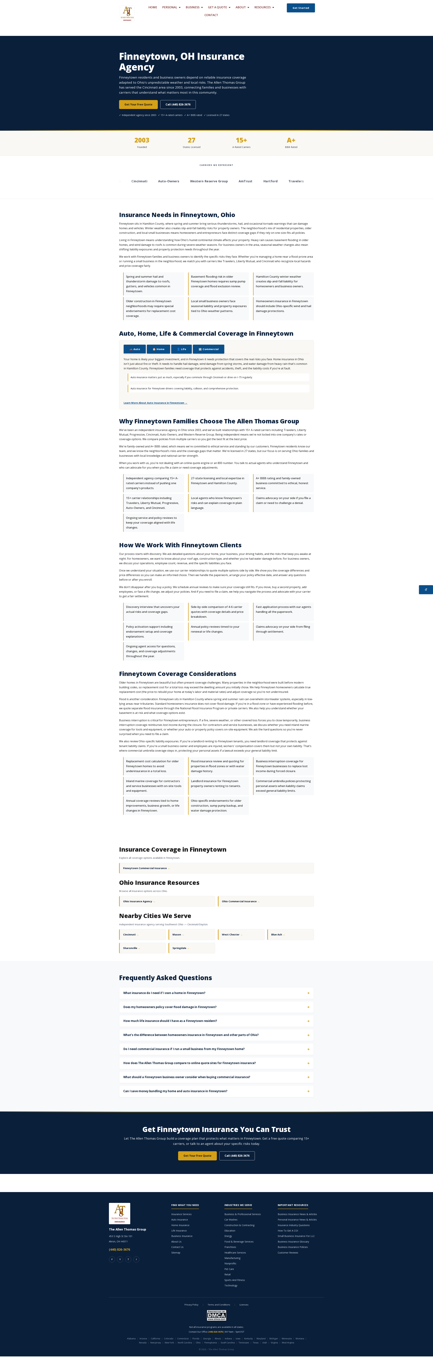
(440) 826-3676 (119, 1249)
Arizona (143, 1338)
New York (169, 1342)
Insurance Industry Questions (294, 1225)
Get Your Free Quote (138, 104)
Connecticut (183, 1338)
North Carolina (185, 1342)
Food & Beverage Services (239, 1241)
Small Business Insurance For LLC (296, 1236)
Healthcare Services (235, 1252)
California (155, 1338)
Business (192, 7)
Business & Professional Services (242, 1214)
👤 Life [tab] (181, 349)
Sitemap (175, 1252)
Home (152, 7)
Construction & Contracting (239, 1225)
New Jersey (155, 1342)
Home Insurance (180, 1225)
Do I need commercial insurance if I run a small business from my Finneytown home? (184, 1049)
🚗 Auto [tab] (134, 349)
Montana (300, 1338)
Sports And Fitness (234, 1280)
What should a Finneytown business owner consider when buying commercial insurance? (186, 1077)
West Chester (232, 934)
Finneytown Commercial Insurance (146, 868)
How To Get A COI (288, 1230)
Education (229, 1230)
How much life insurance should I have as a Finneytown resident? (170, 1021)
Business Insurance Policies (293, 1247)
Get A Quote (217, 7)
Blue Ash (278, 934)
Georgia (207, 1338)
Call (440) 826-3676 (178, 104)
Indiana (228, 1338)
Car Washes (230, 1219)
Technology (230, 1285)
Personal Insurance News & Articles (297, 1219)
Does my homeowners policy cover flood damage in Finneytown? (169, 1007)
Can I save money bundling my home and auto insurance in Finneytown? (175, 1091)
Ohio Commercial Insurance (241, 901)
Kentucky (248, 1338)
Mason (178, 934)
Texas (255, 1342)
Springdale (181, 948)
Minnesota (287, 1338)
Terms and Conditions (219, 1304)
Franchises (230, 1247)
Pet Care (229, 1269)
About (241, 7)
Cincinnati (131, 934)
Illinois (218, 1338)
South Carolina (228, 1342)
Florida (195, 1338)
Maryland (261, 1338)
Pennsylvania (210, 1342)
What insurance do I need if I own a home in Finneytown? (164, 993)
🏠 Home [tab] (158, 349)
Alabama (131, 1338)
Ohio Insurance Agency (139, 901)
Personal (169, 7)
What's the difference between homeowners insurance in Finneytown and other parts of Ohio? (191, 1035)
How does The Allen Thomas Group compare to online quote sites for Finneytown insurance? (189, 1063)
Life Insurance (179, 1230)
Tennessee (244, 1342)
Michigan (273, 1338)
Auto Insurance (179, 1219)
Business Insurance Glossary (293, 1241)
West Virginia (288, 1342)
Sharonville (131, 948)
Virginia (274, 1342)
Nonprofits (230, 1263)
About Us (176, 1241)
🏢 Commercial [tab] (209, 349)
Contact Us (177, 1247)
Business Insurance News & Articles (297, 1214)
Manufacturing (232, 1258)
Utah (264, 1342)
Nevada (142, 1342)
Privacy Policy (191, 1304)
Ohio (198, 1342)
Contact (211, 15)
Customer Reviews (288, 1252)
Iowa (238, 1338)
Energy (228, 1236)
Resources (262, 7)
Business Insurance (181, 1236)
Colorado (168, 1338)
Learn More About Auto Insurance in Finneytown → (155, 402)
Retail (227, 1274)
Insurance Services (181, 1214)
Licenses (244, 1304)
